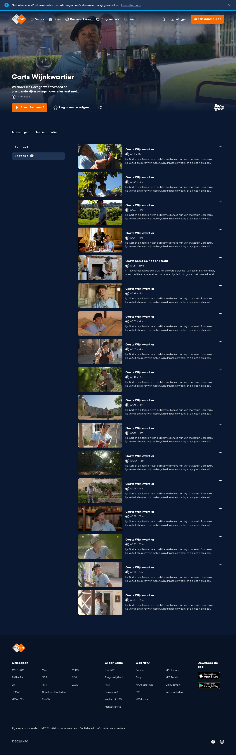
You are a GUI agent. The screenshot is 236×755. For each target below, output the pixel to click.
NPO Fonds (172, 677)
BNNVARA (17, 677)
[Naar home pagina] (19, 19)
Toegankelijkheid (114, 677)
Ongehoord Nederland (54, 692)
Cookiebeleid (87, 728)
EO (13, 685)
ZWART (76, 685)
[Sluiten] (229, 5)
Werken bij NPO (113, 699)
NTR (44, 685)
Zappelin (140, 670)
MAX (44, 670)
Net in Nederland (175, 692)
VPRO (75, 670)
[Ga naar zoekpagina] (163, 19)
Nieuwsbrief (111, 692)
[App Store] (209, 675)
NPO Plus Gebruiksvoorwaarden (59, 728)
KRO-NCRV (18, 699)
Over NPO (110, 670)
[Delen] (99, 107)
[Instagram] (222, 742)
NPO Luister (142, 699)
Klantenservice (113, 707)
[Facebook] (213, 742)
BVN (138, 692)
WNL (75, 677)
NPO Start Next (144, 685)
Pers (107, 685)
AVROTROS (18, 670)
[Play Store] (209, 685)
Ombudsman (173, 685)
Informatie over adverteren (111, 728)
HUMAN (16, 692)
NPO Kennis (172, 670)
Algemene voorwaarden (25, 728)
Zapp (139, 677)
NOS (44, 677)
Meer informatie (131, 5)
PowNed (46, 699)
